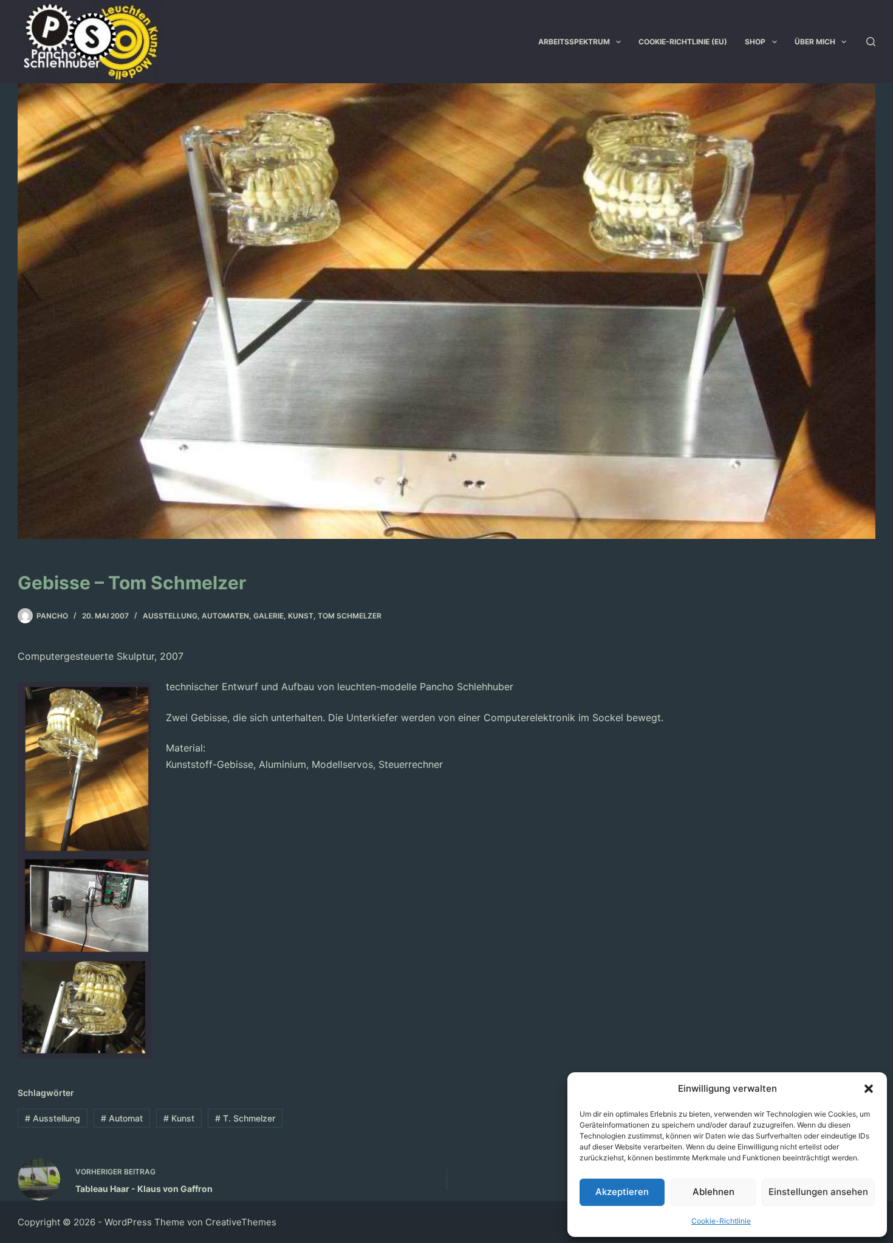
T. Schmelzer (245, 1118)
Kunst (300, 615)
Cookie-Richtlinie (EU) (682, 41)
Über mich (815, 41)
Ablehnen (713, 1191)
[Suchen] (870, 41)
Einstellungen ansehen (818, 1191)
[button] (869, 1089)
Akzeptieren (622, 1191)
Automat (122, 1118)
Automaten (225, 615)
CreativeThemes (240, 1222)
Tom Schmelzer (349, 615)
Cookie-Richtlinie (721, 1220)
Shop (755, 41)
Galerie (268, 615)
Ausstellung (170, 615)
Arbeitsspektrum (574, 41)
